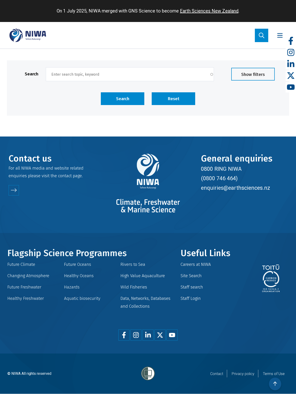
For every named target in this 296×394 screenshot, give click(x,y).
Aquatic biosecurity (82, 298)
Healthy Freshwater (25, 298)
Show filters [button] (253, 74)
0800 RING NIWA (221, 169)
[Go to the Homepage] (27, 35)
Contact (216, 374)
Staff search (192, 287)
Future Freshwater (24, 287)
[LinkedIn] (291, 64)
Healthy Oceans (79, 275)
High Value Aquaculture (142, 275)
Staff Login (191, 298)
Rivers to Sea (132, 264)
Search (31, 74)
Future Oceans (77, 264)
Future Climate (21, 264)
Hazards (72, 287)
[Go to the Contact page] (14, 190)
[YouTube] (291, 87)
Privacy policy (243, 374)
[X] (291, 76)
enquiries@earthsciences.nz (235, 188)
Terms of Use (274, 374)
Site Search (191, 275)
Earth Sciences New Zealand (209, 11)
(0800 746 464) (219, 178)
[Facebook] (291, 41)
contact (65, 175)
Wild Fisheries (133, 287)
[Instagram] (291, 52)
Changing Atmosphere (28, 275)
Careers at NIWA (196, 264)
